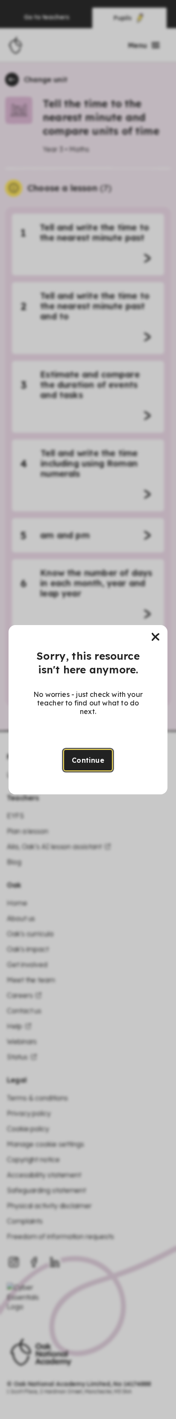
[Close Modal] (155, 637)
